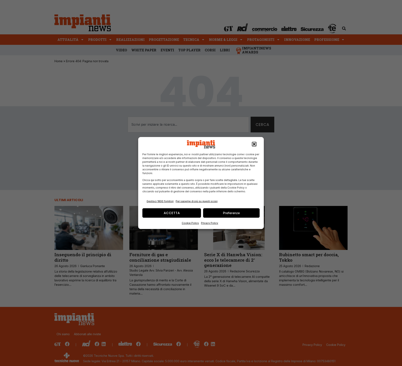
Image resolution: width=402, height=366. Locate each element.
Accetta (172, 213)
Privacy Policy (209, 223)
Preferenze (231, 213)
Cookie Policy (190, 223)
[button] (254, 144)
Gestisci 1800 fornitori (160, 201)
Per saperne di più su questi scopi (197, 201)
